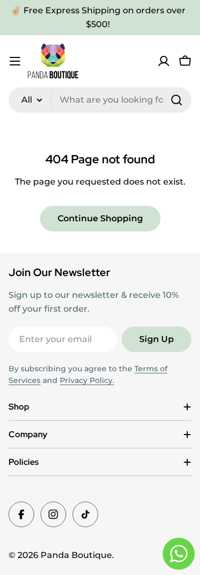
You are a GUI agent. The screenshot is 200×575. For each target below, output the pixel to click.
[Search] (176, 100)
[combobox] (100, 100)
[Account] (163, 61)
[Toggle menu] (15, 61)
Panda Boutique (76, 555)
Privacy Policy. (87, 380)
